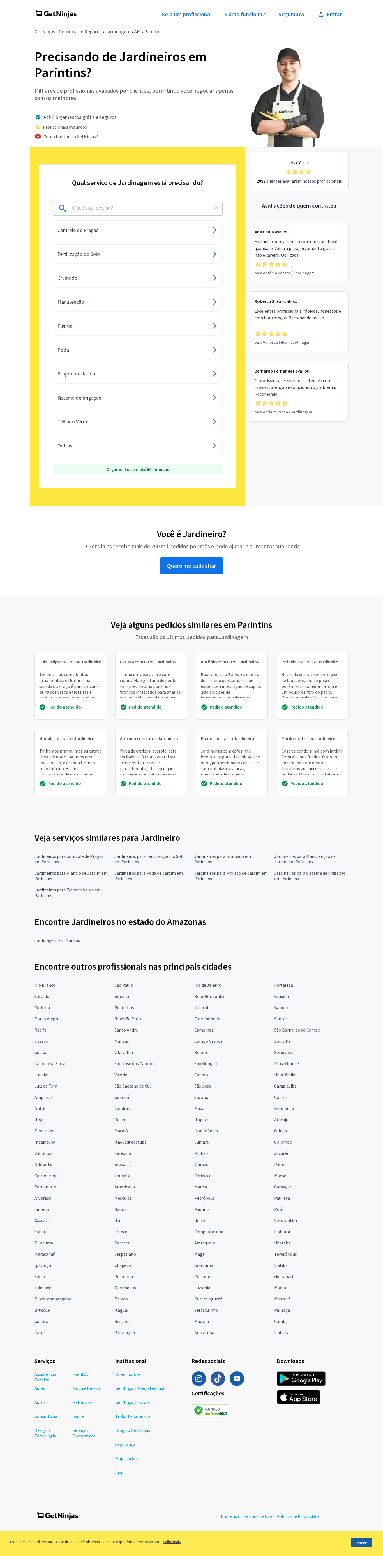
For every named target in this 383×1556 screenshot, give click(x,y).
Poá (278, 1209)
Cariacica (202, 1175)
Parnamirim (45, 1187)
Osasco (41, 1041)
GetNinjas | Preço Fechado (140, 1388)
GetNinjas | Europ (132, 1402)
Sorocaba (283, 1052)
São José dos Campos (134, 1063)
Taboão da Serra (49, 1063)
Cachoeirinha (47, 1175)
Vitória (120, 1074)
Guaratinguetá (208, 1299)
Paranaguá (124, 1332)
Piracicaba (44, 1131)
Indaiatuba (44, 1142)
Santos (281, 1018)
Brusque (42, 1310)
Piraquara (43, 1243)
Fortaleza (283, 985)
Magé (199, 1254)
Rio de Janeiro (208, 985)
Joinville (282, 1041)
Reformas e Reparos (80, 31)
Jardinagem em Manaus (57, 940)
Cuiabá (40, 1052)
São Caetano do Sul (132, 1086)
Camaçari (283, 1187)
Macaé (280, 1175)
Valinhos (42, 1153)
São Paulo (123, 985)
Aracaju (281, 1119)
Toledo (121, 1299)
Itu (117, 1220)
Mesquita (123, 1198)
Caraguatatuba (208, 1231)
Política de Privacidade (298, 1516)
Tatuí (39, 1332)
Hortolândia (206, 1131)
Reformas (82, 1402)
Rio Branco (45, 985)
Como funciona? (245, 14)
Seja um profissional (187, 14)
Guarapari (283, 1276)
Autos (40, 1402)
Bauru (120, 1209)
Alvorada (42, 1198)
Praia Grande (286, 1063)
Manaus (121, 1041)
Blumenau (284, 1108)
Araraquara (204, 1243)
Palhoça (282, 1310)
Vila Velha (123, 1052)
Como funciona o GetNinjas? (70, 136)
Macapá (201, 1321)
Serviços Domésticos (84, 1433)
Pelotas (122, 1243)
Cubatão (42, 1321)
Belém (200, 1052)
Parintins (153, 31)
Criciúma (202, 1276)
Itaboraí (282, 1231)
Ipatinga (42, 1265)
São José (202, 1086)
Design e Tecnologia (45, 1433)
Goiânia (121, 996)
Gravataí (122, 1164)
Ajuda (120, 1472)
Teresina (122, 1153)
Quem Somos (128, 1374)
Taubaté (122, 1175)
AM (137, 31)
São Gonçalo (206, 1063)
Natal (39, 1108)
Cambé (281, 1321)
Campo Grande (208, 1041)
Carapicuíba (285, 1086)
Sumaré (201, 1142)
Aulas (39, 1388)
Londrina (122, 1108)
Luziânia (202, 1287)
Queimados (125, 1287)
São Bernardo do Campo (297, 1030)
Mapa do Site (127, 1458)
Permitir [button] (361, 1543)
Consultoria (45, 1416)
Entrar (334, 14)
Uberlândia (284, 1074)
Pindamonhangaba (52, 1299)
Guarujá (121, 1097)
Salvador (42, 996)
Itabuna (281, 1332)
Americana (124, 1187)
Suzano (201, 1097)
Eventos (80, 1374)
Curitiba (42, 1007)
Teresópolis (285, 1254)
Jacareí (281, 1153)
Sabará (41, 1231)
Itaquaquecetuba (130, 1142)
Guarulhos (124, 1007)
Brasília (281, 996)
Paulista (282, 1198)
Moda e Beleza (86, 1388)
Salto (39, 1276)
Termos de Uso (258, 1516)
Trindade (42, 1287)
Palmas (281, 1164)
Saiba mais (172, 1541)
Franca (120, 1231)
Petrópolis (204, 1198)
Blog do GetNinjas (132, 1430)
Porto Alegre (46, 1018)
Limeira (41, 1209)
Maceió (121, 1131)
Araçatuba (204, 1332)
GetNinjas (44, 31)
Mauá (199, 1108)
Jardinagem (118, 31)
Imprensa (230, 1516)
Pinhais (201, 1153)
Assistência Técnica (45, 1377)
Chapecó (122, 1265)
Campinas (203, 1030)
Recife (40, 1030)
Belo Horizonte (209, 996)
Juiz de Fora (45, 1086)
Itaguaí (121, 1310)
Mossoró (282, 1299)
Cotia (279, 1097)
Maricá (200, 1187)
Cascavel (42, 1220)
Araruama (203, 1265)
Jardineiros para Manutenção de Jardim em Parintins (305, 859)
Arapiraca (43, 1097)
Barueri (281, 1007)
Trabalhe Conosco (132, 1416)
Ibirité (200, 1220)
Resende (122, 1321)
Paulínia (202, 1209)
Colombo (283, 1142)
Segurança (291, 14)
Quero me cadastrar (191, 565)
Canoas (201, 1074)
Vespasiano (125, 1254)
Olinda (280, 1131)
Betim (120, 1119)
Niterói (201, 1007)
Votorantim (285, 1220)
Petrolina (123, 1276)
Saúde (78, 1416)
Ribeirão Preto (128, 1018)
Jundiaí (41, 1074)
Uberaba (282, 1243)
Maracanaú (44, 1254)
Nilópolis (43, 1164)
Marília (280, 1287)
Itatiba (281, 1265)
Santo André (126, 1030)
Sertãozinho (206, 1310)
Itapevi (201, 1119)
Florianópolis (207, 1018)
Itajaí (39, 1119)
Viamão (201, 1164)
